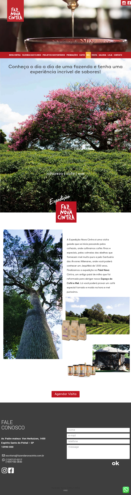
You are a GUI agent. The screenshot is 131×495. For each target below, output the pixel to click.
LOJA (110, 55)
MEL (88, 55)
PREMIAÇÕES (72, 55)
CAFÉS (82, 55)
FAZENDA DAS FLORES (31, 55)
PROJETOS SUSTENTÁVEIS (54, 55)
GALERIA (102, 55)
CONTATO (118, 55)
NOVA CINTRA (15, 55)
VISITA (94, 55)
